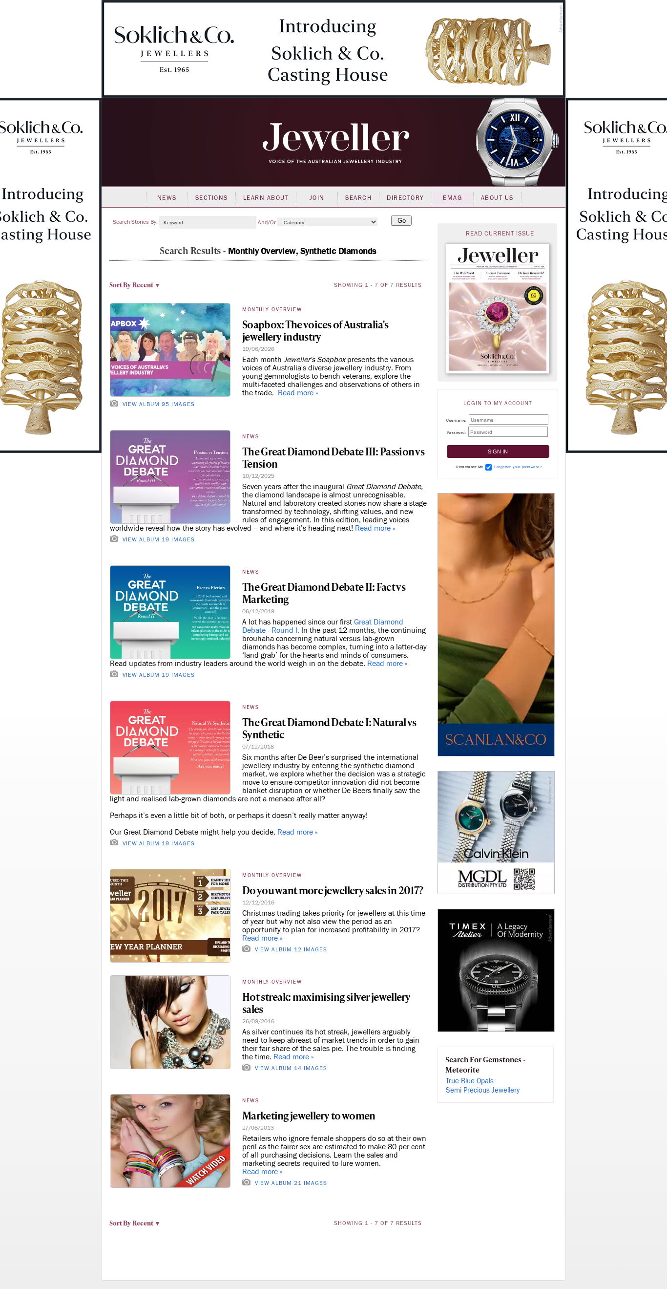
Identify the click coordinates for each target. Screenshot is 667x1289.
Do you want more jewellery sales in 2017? (332, 890)
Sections (211, 197)
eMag (452, 197)
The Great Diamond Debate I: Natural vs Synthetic (329, 728)
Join (317, 197)
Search (358, 197)
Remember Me (469, 467)
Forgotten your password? (518, 467)
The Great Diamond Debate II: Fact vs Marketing (323, 593)
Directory (405, 197)
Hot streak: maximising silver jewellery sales (326, 1002)
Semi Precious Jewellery (483, 1090)
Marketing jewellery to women (308, 1115)
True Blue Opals (470, 1081)
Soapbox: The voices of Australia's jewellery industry (315, 330)
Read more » (298, 392)
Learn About (266, 197)
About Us (497, 197)
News (167, 197)
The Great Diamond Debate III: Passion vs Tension (333, 457)
